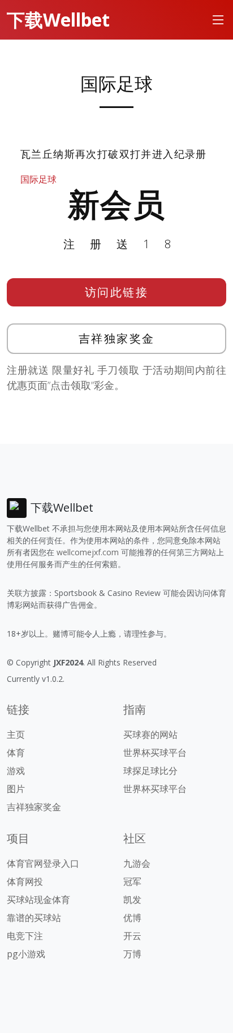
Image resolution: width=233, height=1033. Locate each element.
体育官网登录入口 (43, 863)
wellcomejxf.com (88, 552)
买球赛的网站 (150, 734)
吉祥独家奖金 (117, 338)
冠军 (132, 881)
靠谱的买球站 (34, 917)
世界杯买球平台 (155, 752)
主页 (16, 734)
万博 (132, 954)
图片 (16, 789)
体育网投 (25, 881)
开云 (132, 936)
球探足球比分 (150, 770)
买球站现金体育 (38, 899)
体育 (16, 752)
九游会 (136, 863)
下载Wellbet (58, 19)
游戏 (16, 770)
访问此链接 (117, 292)
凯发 (132, 899)
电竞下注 (25, 936)
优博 (132, 917)
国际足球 (38, 179)
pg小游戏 (26, 954)
